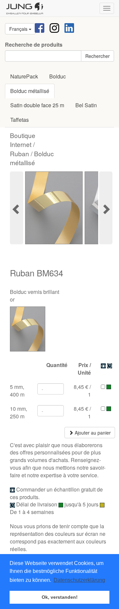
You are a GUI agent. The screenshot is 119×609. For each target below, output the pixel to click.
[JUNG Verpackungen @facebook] (39, 27)
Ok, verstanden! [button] (60, 597)
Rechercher (97, 56)
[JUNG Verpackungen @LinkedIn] (69, 27)
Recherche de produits (33, 44)
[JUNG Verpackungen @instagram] (54, 27)
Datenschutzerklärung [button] (79, 580)
